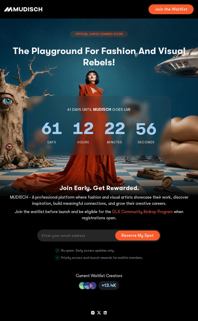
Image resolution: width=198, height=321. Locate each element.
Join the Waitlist (171, 9)
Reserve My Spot (137, 235)
